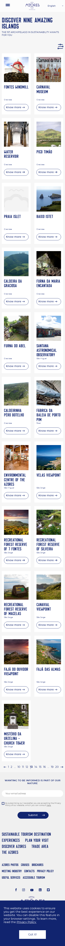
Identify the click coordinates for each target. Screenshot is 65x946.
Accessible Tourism (34, 877)
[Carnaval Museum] (48, 81)
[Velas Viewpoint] (48, 469)
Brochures (37, 864)
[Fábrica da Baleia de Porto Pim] (48, 404)
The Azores (10, 852)
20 (57, 767)
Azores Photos (10, 864)
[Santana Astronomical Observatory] (48, 339)
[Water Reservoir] (16, 145)
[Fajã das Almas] (48, 663)
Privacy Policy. (26, 922)
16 (44, 767)
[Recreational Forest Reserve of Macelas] (16, 598)
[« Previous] (5, 767)
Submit (33, 815)
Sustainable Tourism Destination (26, 834)
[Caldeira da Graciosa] (16, 275)
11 (23, 767)
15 (40, 767)
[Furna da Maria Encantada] (48, 275)
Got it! (32, 934)
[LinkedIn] (40, 890)
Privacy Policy (45, 871)
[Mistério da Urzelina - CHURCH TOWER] (16, 728)
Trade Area (39, 846)
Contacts (29, 871)
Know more (13, 107)
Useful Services (11, 877)
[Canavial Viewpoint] (48, 598)
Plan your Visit (37, 840)
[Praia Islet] (16, 210)
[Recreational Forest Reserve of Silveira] (48, 533)
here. (49, 805)
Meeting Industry (12, 871)
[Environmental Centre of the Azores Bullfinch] (16, 469)
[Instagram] (23, 890)
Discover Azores (14, 846)
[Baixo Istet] (48, 210)
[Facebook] (16, 890)
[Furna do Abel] (16, 339)
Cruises (25, 864)
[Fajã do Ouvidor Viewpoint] (16, 663)
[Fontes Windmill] (16, 81)
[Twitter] (48, 890)
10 (19, 767)
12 (27, 767)
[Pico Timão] (48, 145)
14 (35, 767)
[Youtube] (32, 890)
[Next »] (61, 767)
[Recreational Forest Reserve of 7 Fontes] (16, 533)
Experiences (11, 840)
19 (52, 767)
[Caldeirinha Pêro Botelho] (16, 404)
